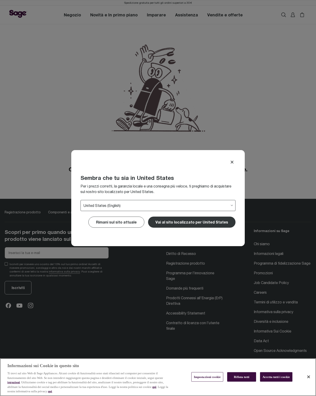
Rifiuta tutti (241, 376)
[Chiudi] (309, 377)
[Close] (232, 162)
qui (154, 387)
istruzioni (13, 382)
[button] (191, 222)
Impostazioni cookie (207, 376)
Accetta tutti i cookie (276, 376)
